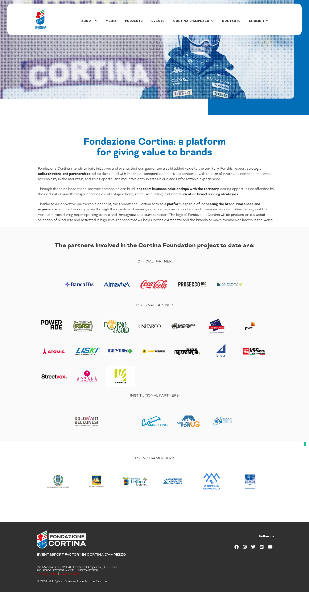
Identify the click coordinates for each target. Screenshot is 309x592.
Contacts (231, 21)
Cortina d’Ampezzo (191, 21)
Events (158, 21)
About (87, 21)
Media (111, 21)
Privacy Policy (47, 574)
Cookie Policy (70, 574)
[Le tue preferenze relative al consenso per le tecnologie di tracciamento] (305, 444)
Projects (134, 21)
